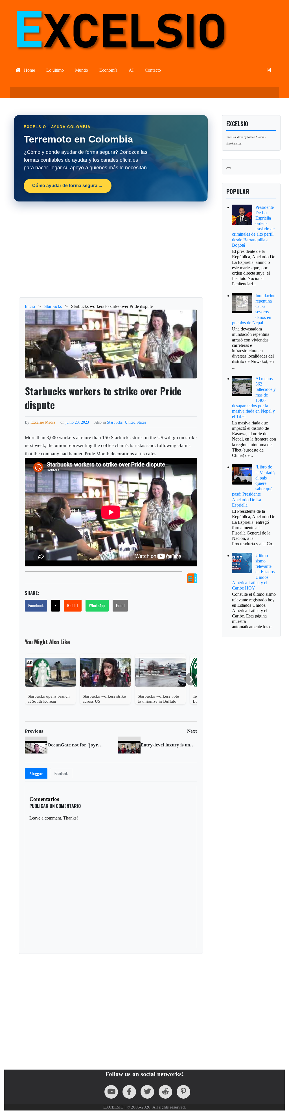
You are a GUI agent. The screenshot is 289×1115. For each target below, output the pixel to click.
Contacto (153, 70)
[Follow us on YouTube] (111, 1092)
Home (29, 70)
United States (135, 422)
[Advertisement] (111, 249)
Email (120, 605)
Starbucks (114, 422)
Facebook (36, 605)
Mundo (81, 70)
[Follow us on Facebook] (129, 1092)
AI (131, 70)
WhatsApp (97, 605)
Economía (108, 70)
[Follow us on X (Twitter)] (147, 1092)
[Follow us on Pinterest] (183, 1092)
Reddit (72, 605)
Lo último (55, 70)
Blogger (36, 773)
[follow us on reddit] (165, 1092)
